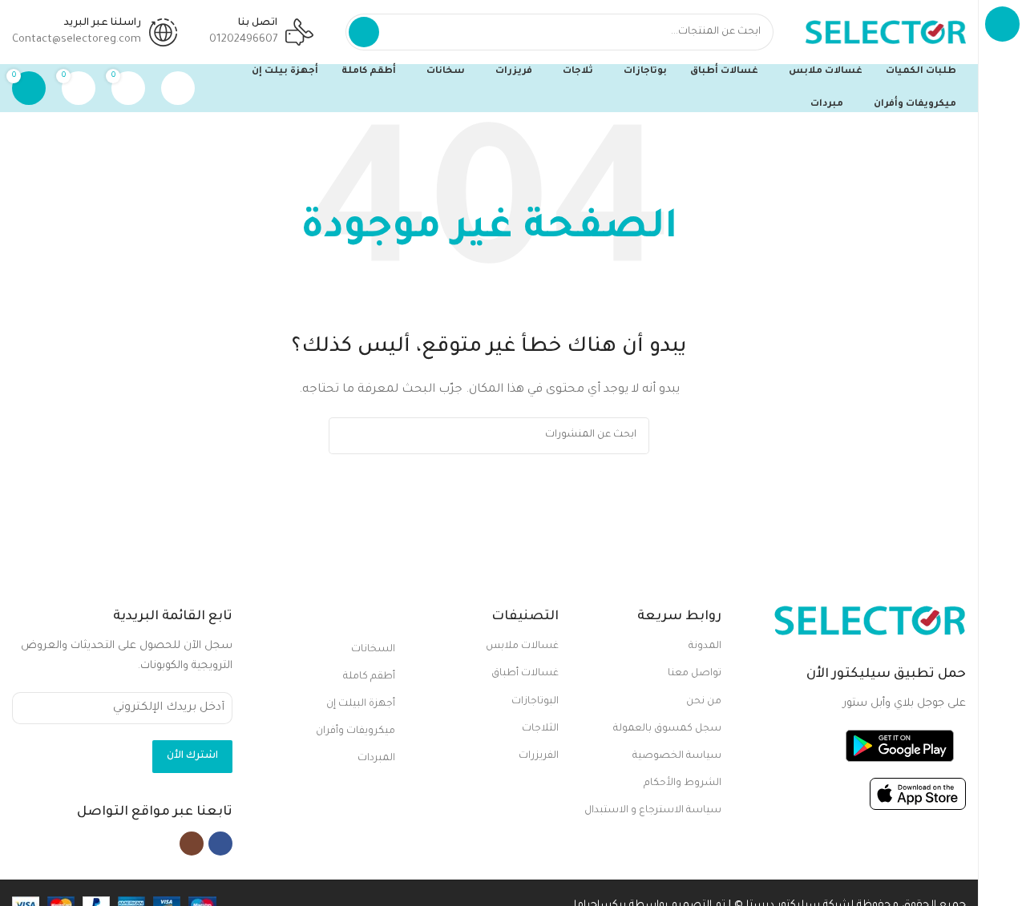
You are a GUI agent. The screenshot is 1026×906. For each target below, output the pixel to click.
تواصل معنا (694, 673)
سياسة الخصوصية (676, 756)
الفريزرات (538, 756)
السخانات (373, 649)
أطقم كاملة (369, 677)
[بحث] (364, 32)
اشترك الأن (192, 756)
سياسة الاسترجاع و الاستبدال (652, 810)
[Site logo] (886, 32)
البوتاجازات (534, 701)
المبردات (376, 758)
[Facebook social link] (220, 844)
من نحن (703, 701)
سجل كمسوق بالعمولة (667, 729)
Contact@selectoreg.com (76, 40)
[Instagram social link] (192, 844)
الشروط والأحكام (682, 783)
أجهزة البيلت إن (360, 704)
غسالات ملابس (522, 646)
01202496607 (243, 40)
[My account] (178, 88)
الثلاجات (540, 729)
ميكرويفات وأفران (355, 731)
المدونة (705, 646)
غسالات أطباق (524, 673)
